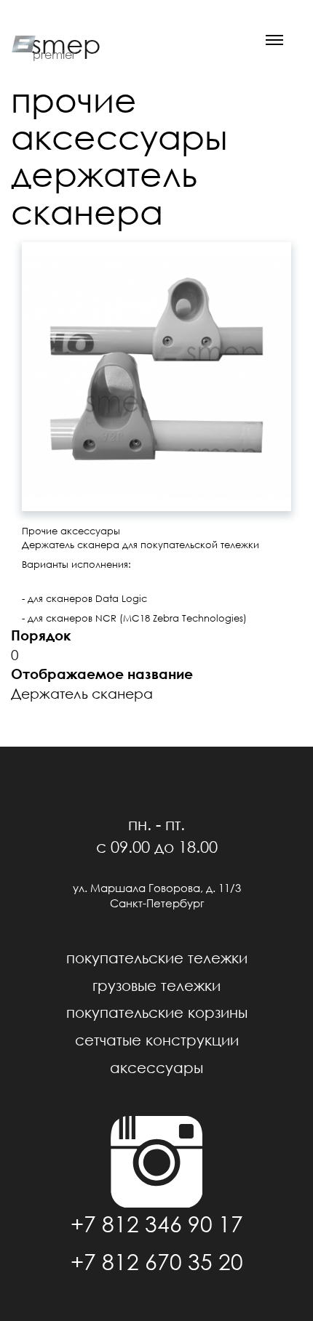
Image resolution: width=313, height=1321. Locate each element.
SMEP (66, 44)
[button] (156, 376)
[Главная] (21, 42)
